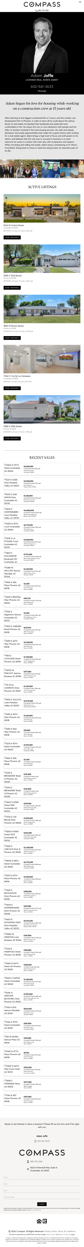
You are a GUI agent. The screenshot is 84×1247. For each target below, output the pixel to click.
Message (42, 91)
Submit (42, 1204)
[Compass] (42, 7)
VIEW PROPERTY (12, 237)
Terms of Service (64, 1234)
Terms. (40, 1210)
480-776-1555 (42, 10)
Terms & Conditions (66, 1231)
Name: (6, 1177)
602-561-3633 (42, 86)
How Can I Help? (9, 1197)
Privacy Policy (34, 1210)
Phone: (6, 1184)
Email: (5, 1190)
